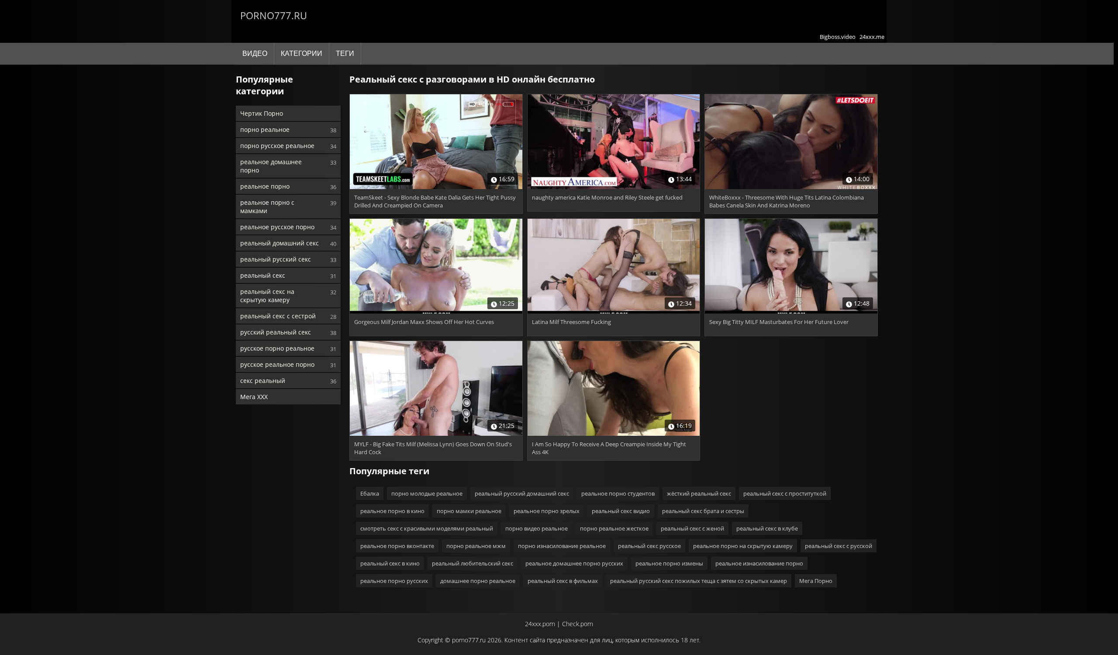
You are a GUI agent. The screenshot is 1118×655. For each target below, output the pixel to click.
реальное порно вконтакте (397, 546)
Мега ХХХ (254, 397)
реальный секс (262, 275)
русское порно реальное (277, 348)
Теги (345, 53)
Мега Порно (815, 581)
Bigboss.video (838, 37)
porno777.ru (273, 15)
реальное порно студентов (618, 493)
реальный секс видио (621, 511)
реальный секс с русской (838, 546)
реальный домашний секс (279, 243)
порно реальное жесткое (614, 528)
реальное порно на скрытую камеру (743, 546)
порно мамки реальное (469, 511)
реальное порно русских (394, 581)
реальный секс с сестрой (278, 316)
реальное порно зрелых (547, 511)
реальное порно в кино (392, 511)
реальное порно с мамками (267, 206)
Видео (254, 53)
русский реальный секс (275, 332)
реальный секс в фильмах (563, 581)
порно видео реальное (536, 528)
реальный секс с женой (692, 528)
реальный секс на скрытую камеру (267, 295)
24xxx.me (871, 37)
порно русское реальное (277, 145)
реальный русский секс (275, 259)
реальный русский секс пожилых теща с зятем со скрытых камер (698, 581)
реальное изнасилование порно (759, 563)
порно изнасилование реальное (562, 546)
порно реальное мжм (476, 546)
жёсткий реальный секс (699, 493)
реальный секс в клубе (767, 528)
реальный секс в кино (390, 563)
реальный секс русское (649, 546)
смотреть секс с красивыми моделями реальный (426, 528)
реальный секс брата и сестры (703, 511)
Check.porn (577, 624)
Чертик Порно (261, 113)
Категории (301, 53)
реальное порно (265, 186)
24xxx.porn (540, 624)
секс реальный (262, 380)
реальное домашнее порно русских (574, 563)
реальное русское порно (277, 227)
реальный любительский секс (472, 563)
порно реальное (265, 129)
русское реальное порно (277, 364)
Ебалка (369, 493)
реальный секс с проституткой (784, 493)
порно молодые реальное (426, 493)
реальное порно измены (669, 563)
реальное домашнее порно (271, 166)
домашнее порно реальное (477, 581)
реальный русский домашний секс (522, 493)
